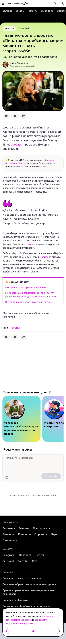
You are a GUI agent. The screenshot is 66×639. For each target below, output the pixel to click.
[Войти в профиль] (62, 3)
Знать (20, 10)
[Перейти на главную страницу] (18, 3)
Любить (32, 10)
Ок (33, 630)
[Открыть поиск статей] (55, 3)
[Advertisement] (25, 364)
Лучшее (8, 10)
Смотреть (47, 10)
